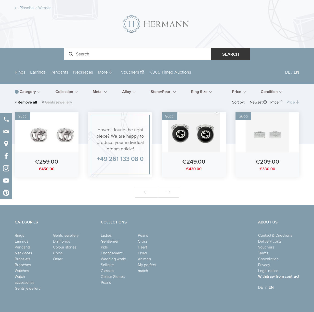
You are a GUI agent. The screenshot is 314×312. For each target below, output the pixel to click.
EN (296, 72)
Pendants (59, 72)
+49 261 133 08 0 (120, 158)
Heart (142, 247)
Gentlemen (110, 241)
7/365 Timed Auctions (170, 72)
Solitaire (107, 264)
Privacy (264, 264)
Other (58, 258)
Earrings (38, 72)
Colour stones (64, 247)
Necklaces (83, 72)
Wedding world (113, 258)
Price (275, 102)
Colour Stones (113, 276)
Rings (20, 72)
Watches (22, 270)
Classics (107, 270)
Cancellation (268, 258)
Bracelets (22, 258)
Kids (104, 247)
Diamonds (61, 241)
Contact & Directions (275, 235)
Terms (263, 253)
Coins (58, 253)
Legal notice (268, 270)
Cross (142, 241)
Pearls (106, 282)
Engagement (111, 253)
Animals (144, 258)
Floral (142, 253)
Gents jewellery (27, 288)
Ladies (106, 235)
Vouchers (130, 72)
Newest (256, 102)
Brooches (23, 264)
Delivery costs (269, 241)
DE (287, 72)
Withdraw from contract (278, 276)
